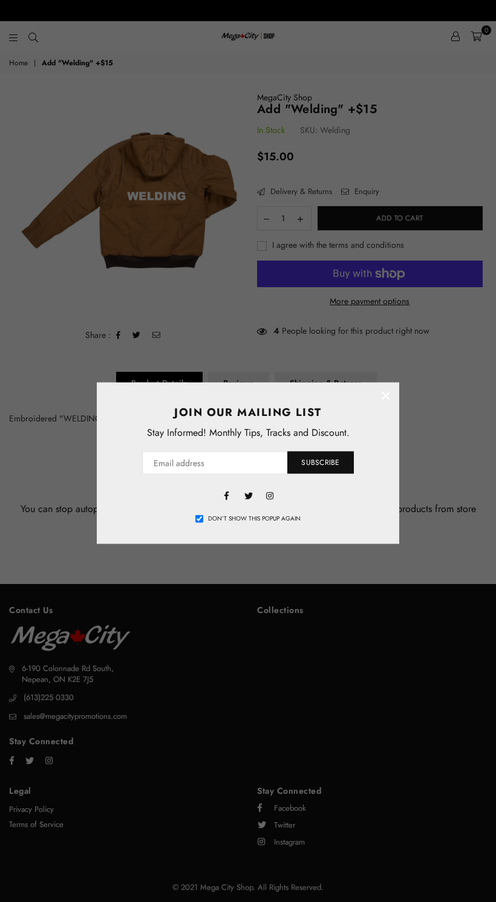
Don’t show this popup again (254, 518)
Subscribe (320, 462)
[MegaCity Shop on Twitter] (248, 494)
